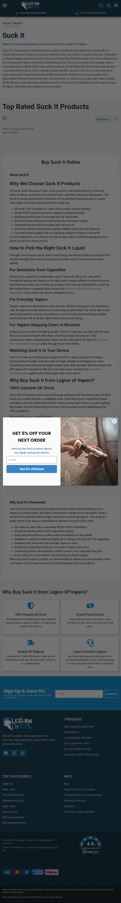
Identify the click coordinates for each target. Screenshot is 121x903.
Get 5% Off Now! (32, 469)
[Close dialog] (114, 421)
